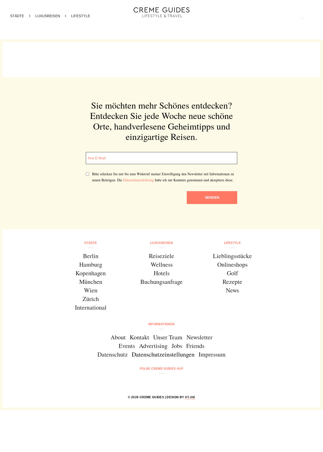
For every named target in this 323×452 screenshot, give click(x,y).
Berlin (90, 256)
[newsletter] (180, 382)
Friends (195, 346)
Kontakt (139, 337)
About (118, 337)
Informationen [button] (161, 324)
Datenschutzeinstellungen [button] (163, 354)
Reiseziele (161, 256)
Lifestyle (80, 16)
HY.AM (190, 397)
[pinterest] (168, 382)
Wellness (162, 264)
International (90, 307)
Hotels (162, 273)
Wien (90, 290)
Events (127, 346)
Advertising (153, 346)
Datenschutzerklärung (138, 180)
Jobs (177, 346)
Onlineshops (232, 264)
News (232, 290)
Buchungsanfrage (161, 282)
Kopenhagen (90, 273)
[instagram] (155, 382)
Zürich (91, 299)
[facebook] (142, 382)
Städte (17, 16)
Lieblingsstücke (232, 256)
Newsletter (199, 337)
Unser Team (167, 337)
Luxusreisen (47, 16)
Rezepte (232, 282)
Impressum (212, 354)
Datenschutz (112, 354)
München (90, 282)
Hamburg (90, 264)
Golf (232, 273)
